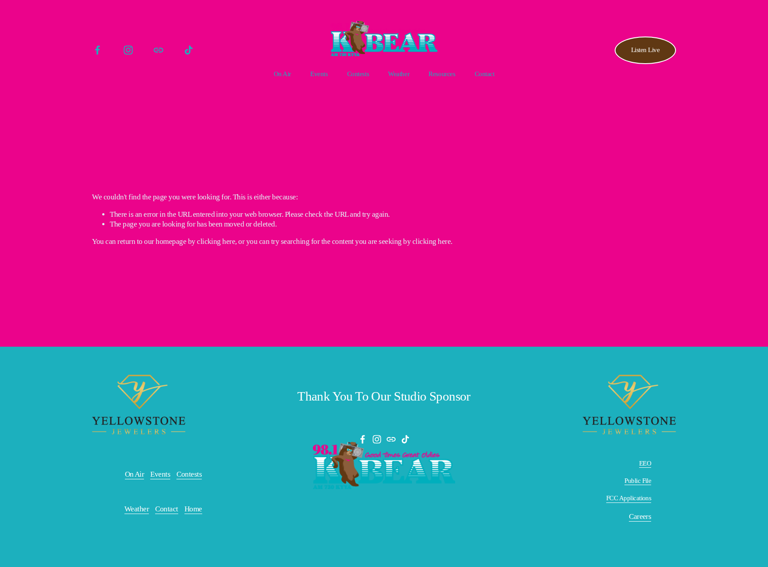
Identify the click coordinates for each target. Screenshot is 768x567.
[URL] (158, 50)
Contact (485, 73)
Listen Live (645, 49)
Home (193, 509)
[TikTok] (188, 50)
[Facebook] (97, 50)
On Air (282, 73)
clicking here (216, 241)
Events (319, 73)
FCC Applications (629, 498)
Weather (398, 73)
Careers (640, 516)
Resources (441, 73)
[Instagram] (128, 50)
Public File (637, 480)
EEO (645, 463)
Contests (189, 474)
